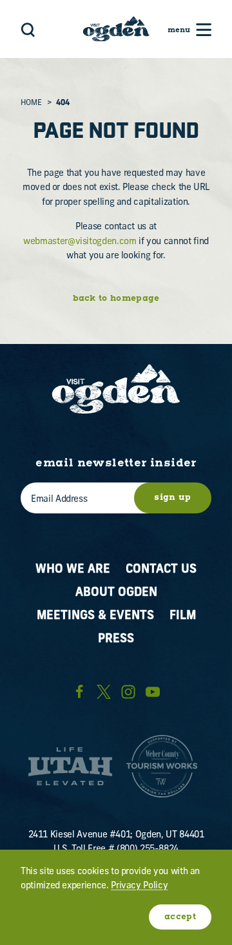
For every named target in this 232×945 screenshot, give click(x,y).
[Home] (116, 28)
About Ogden (116, 593)
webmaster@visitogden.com (80, 242)
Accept (180, 917)
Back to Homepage (116, 298)
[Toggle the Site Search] (28, 29)
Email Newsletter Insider (116, 463)
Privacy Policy (139, 886)
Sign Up (172, 497)
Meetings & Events (95, 616)
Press (116, 639)
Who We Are (72, 570)
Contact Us (161, 570)
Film (182, 616)
